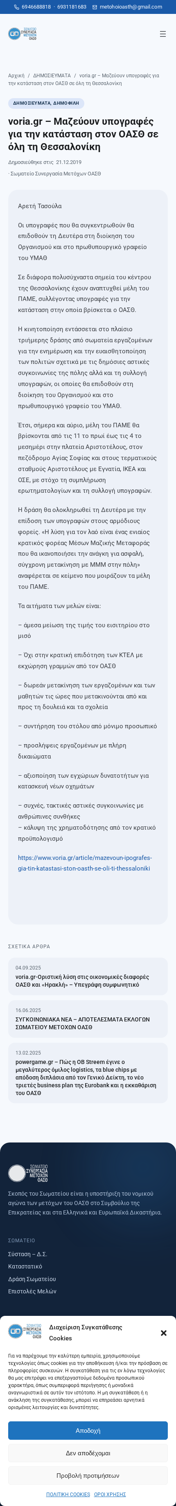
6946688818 (36, 7)
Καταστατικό (25, 1266)
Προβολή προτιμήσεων (88, 1475)
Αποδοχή (88, 1430)
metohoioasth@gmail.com (131, 7)
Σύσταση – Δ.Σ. (27, 1254)
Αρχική (16, 76)
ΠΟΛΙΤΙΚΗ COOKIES (68, 1494)
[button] (164, 1333)
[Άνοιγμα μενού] (163, 34)
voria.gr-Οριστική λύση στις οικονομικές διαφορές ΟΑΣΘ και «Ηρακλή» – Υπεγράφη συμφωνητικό (82, 981)
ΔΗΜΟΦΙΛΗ (66, 103)
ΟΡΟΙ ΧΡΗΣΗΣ (110, 1494)
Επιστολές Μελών (32, 1291)
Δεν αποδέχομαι (88, 1453)
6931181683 (71, 7)
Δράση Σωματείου (32, 1279)
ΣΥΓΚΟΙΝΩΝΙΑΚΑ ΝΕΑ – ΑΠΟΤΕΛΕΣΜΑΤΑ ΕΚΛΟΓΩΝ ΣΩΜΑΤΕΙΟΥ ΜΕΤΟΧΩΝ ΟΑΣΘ (83, 1023)
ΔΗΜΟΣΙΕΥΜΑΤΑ (52, 76)
